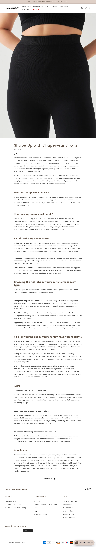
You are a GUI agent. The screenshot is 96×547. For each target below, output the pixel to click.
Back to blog (49, 478)
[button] (82, 8)
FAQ (35, 508)
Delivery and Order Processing (15, 508)
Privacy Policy (67, 504)
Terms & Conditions (70, 501)
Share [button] (18, 154)
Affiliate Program (69, 518)
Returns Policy (68, 511)
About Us (37, 501)
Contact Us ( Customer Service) (45, 504)
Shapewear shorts (52, 166)
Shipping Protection (41, 514)
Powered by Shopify (20, 542)
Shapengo (12, 542)
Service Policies (68, 514)
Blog (35, 511)
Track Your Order (11, 501)
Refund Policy (67, 508)
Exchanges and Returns (13, 504)
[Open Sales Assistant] (77, 543)
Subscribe (27, 531)
